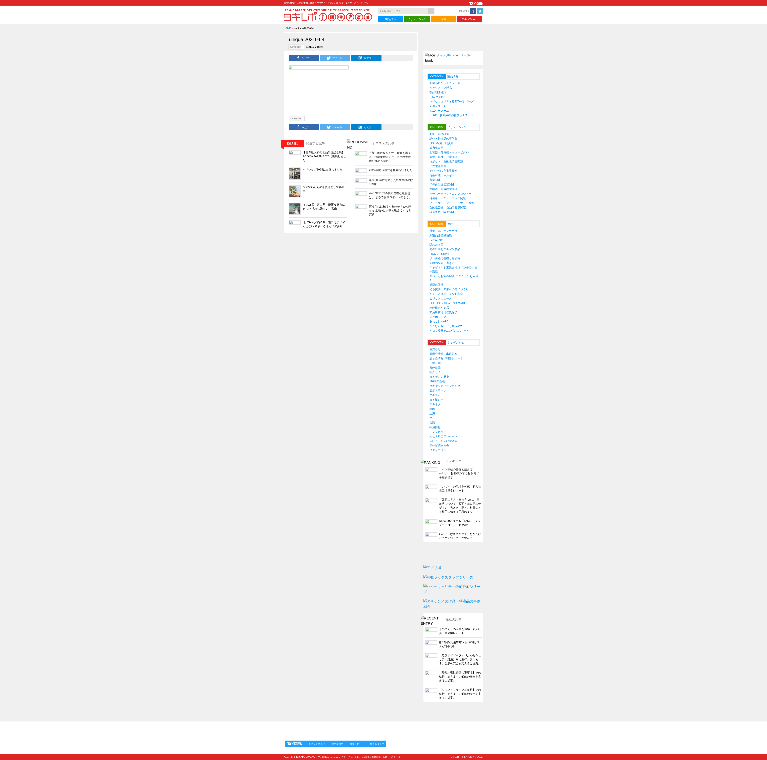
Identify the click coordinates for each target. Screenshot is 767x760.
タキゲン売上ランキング (444, 385)
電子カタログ (377, 744)
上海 (432, 413)
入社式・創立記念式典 (443, 441)
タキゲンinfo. (469, 19)
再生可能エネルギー (442, 175)
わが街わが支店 (439, 307)
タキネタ (435, 404)
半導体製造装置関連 (442, 184)
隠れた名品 (436, 244)
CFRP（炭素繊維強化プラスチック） (452, 115)
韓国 (432, 408)
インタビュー (437, 431)
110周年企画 (437, 381)
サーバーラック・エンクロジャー (450, 193)
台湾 (432, 422)
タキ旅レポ (436, 399)
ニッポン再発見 (439, 316)
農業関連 (435, 179)
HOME (287, 28)
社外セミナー (437, 372)
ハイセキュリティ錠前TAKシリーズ (451, 101)
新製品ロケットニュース (444, 83)
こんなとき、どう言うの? (445, 326)
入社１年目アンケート (443, 436)
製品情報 (390, 19)
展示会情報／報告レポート (446, 358)
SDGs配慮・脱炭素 (441, 143)
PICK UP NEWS (439, 253)
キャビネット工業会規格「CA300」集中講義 (453, 269)
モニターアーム (439, 110)
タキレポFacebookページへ (454, 55)
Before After (436, 240)
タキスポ (435, 395)
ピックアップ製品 (440, 87)
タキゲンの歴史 (439, 376)
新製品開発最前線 (440, 235)
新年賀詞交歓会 (439, 445)
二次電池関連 (437, 166)
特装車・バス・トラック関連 (447, 198)
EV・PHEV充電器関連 (443, 170)
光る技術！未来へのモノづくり (449, 289)
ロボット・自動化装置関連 (446, 161)
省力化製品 (436, 147)
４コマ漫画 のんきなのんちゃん (449, 330)
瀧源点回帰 (436, 284)
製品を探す (337, 744)
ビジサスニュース (440, 298)
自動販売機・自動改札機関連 (447, 207)
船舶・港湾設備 (439, 134)
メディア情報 (437, 450)
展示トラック (437, 390)
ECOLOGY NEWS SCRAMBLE (448, 303)
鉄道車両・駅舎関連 (442, 212)
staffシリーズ (437, 106)
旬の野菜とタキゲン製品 (444, 249)
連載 (443, 19)
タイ (432, 418)
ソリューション (417, 19)
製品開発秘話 (437, 92)
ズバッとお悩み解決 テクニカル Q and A (453, 278)
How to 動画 (437, 96)
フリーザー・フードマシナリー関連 (451, 202)
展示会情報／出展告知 (443, 353)
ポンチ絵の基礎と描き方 (444, 258)
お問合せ (354, 744)
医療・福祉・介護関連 (443, 157)
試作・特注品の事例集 (443, 138)
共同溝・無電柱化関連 (443, 189)
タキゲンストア (316, 744)
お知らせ (435, 349)
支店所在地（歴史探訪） (444, 312)
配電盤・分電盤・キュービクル (449, 152)
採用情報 (435, 427)
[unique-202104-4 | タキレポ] (366, 58)
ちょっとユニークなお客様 (446, 293)
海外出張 (435, 367)
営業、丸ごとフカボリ (443, 230)
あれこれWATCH (439, 321)
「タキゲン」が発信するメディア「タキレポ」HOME (320, 728)
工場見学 (435, 363)
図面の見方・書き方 (442, 263)
